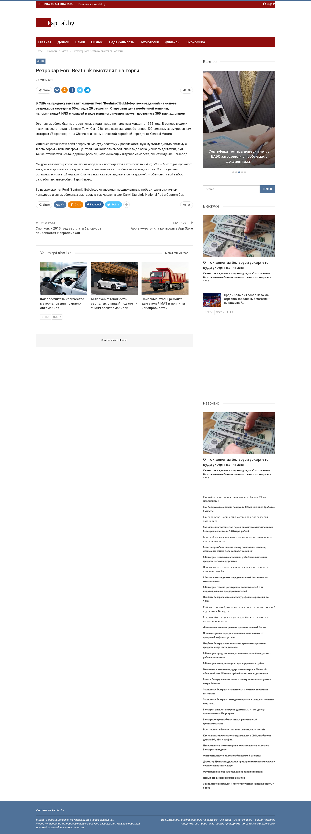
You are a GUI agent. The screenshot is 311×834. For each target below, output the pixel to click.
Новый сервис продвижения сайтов (224, 778)
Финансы (172, 42)
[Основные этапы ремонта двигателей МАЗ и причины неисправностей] (165, 278)
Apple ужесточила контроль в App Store (162, 228)
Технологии (149, 42)
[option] (239, 120)
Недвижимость (121, 42)
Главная (44, 42)
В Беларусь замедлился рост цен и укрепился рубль (233, 663)
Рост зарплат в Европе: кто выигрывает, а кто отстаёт (234, 729)
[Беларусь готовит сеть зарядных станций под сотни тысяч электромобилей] (114, 278)
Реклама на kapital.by (92, 4)
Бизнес (97, 42)
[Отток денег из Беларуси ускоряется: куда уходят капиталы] (239, 236)
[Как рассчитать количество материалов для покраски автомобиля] (63, 278)
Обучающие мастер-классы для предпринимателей (233, 771)
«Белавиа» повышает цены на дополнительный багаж (234, 627)
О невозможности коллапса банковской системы (232, 755)
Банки (80, 42)
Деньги (63, 42)
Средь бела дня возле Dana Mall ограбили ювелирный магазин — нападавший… (247, 298)
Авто (40, 61)
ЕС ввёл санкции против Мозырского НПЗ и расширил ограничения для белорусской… (239, 156)
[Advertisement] (198, 21)
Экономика (195, 42)
